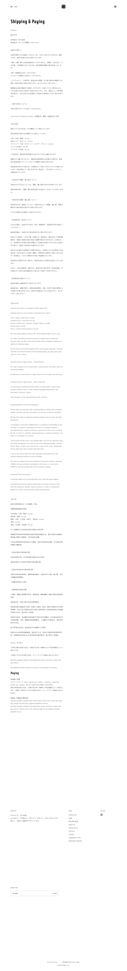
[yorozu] (63, 6)
